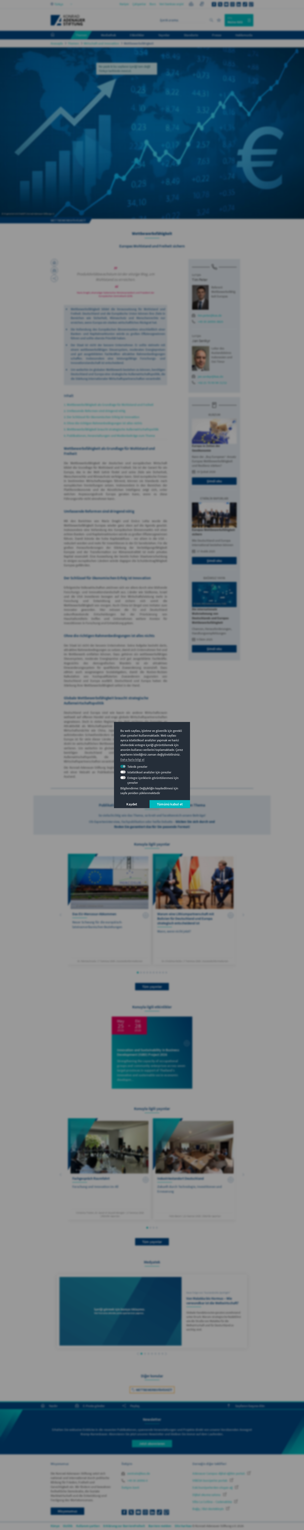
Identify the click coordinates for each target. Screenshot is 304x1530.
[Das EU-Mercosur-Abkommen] (109, 909)
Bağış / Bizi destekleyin (208, 1509)
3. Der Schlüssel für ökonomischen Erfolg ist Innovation (101, 417)
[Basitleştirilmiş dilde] (191, 4)
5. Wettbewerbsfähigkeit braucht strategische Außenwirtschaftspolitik (111, 429)
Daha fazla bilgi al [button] (132, 760)
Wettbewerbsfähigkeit (139, 43)
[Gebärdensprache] (202, 4)
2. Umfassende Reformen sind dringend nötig (94, 411)
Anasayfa (57, 43)
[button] (61, 915)
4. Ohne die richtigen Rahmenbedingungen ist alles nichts (103, 423)
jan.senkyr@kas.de (210, 376)
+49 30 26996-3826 (210, 322)
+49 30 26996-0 (137, 1480)
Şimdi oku (214, 481)
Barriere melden (159, 1526)
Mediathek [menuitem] (108, 35)
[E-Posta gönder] (54, 270)
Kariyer (124, 4)
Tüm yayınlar (152, 986)
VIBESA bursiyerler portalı (210, 1480)
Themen (73, 43)
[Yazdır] (54, 262)
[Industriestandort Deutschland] (194, 1169)
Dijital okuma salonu (206, 1495)
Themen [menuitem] (81, 35)
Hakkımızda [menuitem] (243, 35)
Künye (55, 1526)
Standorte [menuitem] (191, 35)
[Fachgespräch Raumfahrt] (109, 1169)
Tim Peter (200, 279)
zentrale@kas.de (138, 1473)
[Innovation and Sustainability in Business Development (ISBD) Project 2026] (152, 1053)
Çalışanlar (139, 4)
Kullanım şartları (88, 1526)
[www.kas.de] (68, 20)
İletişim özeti (130, 1487)
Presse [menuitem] (216, 35)
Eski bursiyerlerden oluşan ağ (212, 1487)
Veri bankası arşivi (171, 4)
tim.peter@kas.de (210, 315)
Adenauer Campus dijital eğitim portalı (219, 1473)
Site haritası (183, 1526)
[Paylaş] (54, 278)
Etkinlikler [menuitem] (137, 35)
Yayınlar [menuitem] (164, 35)
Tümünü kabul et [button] (170, 804)
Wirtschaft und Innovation (101, 43)
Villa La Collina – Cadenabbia (212, 1502)
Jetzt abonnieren (152, 1443)
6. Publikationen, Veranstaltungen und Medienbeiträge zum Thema (109, 436)
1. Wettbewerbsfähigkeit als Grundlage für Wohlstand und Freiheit (109, 405)
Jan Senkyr (201, 340)
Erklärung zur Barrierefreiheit (124, 1526)
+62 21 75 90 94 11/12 (212, 383)
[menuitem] (56, 35)
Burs (153, 4)
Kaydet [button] (131, 804)
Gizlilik (68, 1526)
